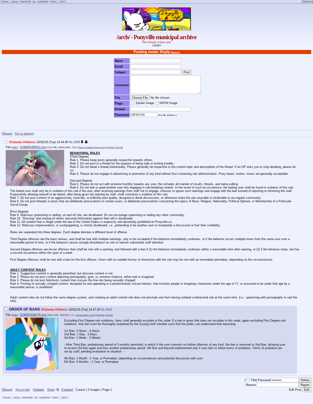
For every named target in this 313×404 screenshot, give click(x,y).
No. (71, 142)
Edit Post (295, 389)
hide (14, 147)
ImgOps (110, 147)
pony (15, 1)
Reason (251, 385)
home (4, 1)
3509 (77, 142)
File (253, 380)
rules (53, 1)
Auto (51, 389)
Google (119, 147)
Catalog (156, 45)
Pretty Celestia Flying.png (91, 147)
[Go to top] (23, 389)
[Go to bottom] (24, 133)
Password (265, 380)
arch (62, 1)
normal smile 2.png (85, 315)
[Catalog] (67, 389)
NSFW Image (168, 103)
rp (34, 1)
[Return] (175, 52)
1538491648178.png (33, 315)
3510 (109, 309)
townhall (25, 1)
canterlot (42, 1)
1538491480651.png (33, 147)
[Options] (307, 1)
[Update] (38, 389)
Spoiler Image (144, 103)
